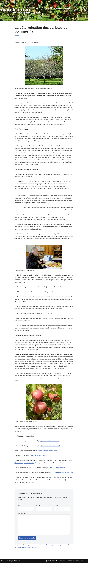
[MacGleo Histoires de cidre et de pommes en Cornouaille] (15, 10)
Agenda (37, 12)
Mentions (62, 561)
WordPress (17, 561)
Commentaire (22, 513)
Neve (3, 561)
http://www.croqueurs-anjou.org (63, 472)
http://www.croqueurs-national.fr (24, 463)
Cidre (35, 8)
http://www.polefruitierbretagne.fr (50, 446)
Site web (56, 505)
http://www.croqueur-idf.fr (57, 467)
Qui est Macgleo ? (51, 561)
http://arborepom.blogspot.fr (39, 455)
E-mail (38, 505)
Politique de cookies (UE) (75, 561)
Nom (19, 505)
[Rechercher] (85, 10)
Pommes (56, 8)
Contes (45, 8)
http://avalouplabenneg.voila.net (47, 450)
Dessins (67, 8)
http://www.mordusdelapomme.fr (49, 441)
